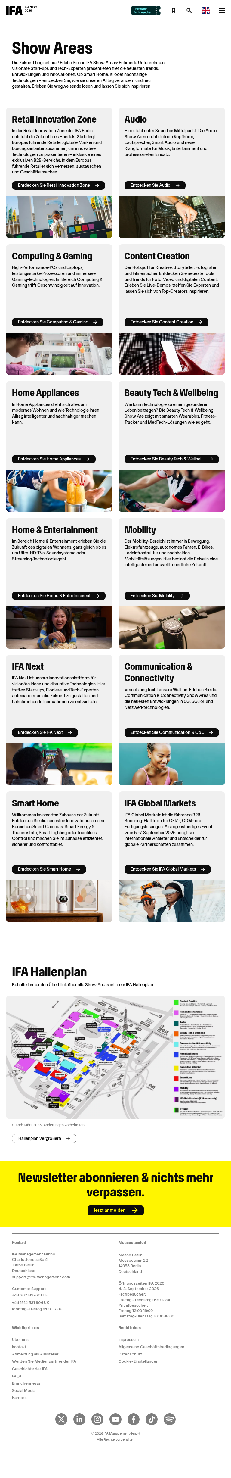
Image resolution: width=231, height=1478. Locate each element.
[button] (189, 12)
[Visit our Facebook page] (134, 1424)
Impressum (129, 1339)
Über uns (20, 1339)
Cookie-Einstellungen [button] (139, 1361)
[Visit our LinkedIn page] (79, 1424)
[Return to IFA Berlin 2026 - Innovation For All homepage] (21, 13)
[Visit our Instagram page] (97, 1424)
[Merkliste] (173, 10)
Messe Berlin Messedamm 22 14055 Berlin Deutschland (133, 1263)
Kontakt (19, 1347)
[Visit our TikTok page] (152, 1424)
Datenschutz (130, 1354)
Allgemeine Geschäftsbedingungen (151, 1347)
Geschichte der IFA (30, 1369)
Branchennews (26, 1383)
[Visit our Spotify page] (170, 1424)
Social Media (23, 1390)
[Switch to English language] (206, 12)
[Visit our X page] (61, 1424)
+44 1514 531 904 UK (30, 1302)
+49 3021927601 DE (30, 1295)
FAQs (17, 1376)
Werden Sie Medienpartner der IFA (44, 1361)
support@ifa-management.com (41, 1277)
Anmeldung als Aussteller (35, 1354)
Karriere (19, 1397)
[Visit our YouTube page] (115, 1424)
